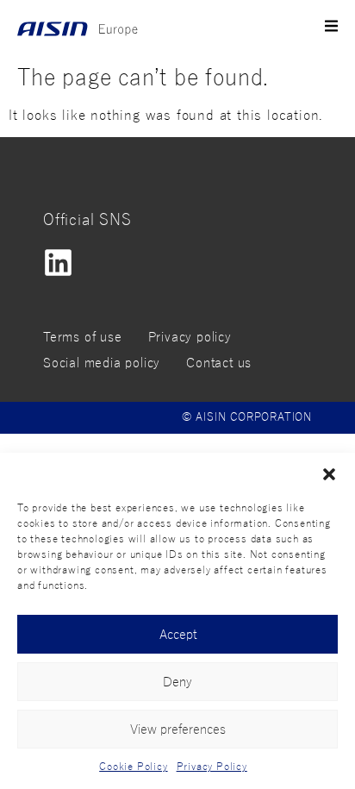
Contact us (219, 363)
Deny (177, 682)
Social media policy (101, 363)
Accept (177, 635)
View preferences (178, 729)
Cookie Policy (133, 767)
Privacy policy (190, 337)
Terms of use (82, 337)
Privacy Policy (212, 767)
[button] (329, 474)
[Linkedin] (58, 262)
